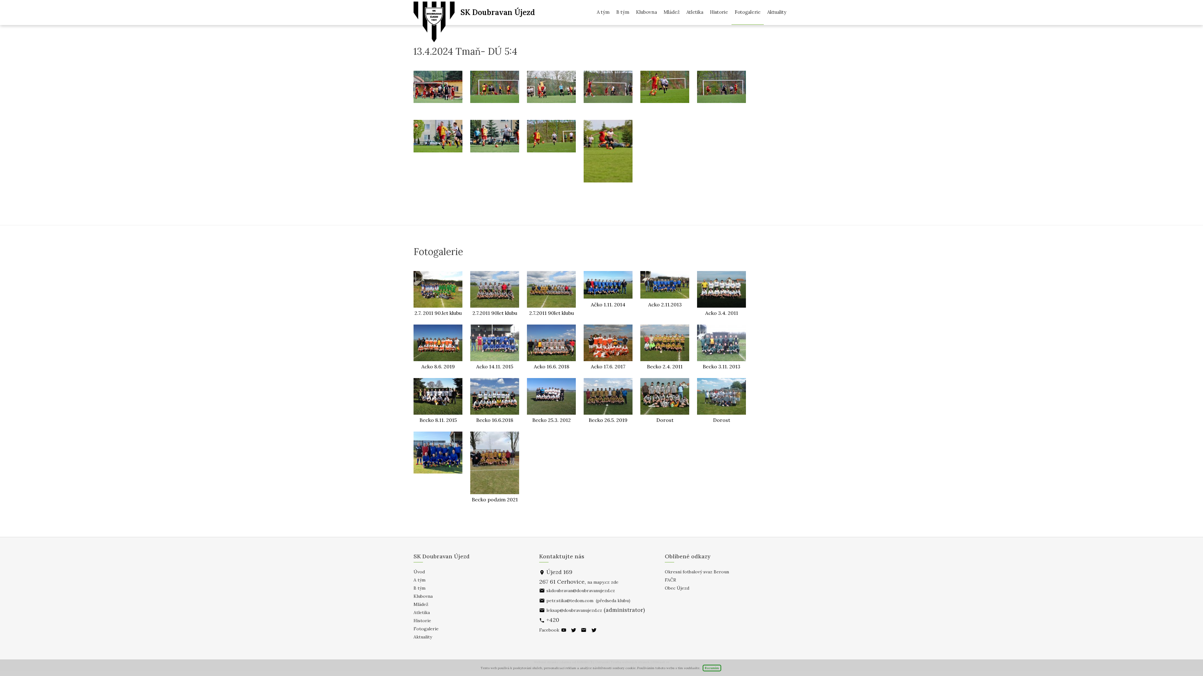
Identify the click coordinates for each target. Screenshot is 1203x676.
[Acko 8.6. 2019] (438, 343)
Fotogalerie (748, 12)
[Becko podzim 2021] (494, 463)
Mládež (672, 12)
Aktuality (776, 12)
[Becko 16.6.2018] (494, 396)
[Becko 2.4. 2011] (664, 343)
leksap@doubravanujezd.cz (574, 610)
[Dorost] (664, 396)
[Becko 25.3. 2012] (551, 396)
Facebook (549, 630)
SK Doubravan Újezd (498, 12)
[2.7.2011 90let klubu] (494, 289)
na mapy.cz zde (602, 582)
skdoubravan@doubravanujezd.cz (580, 590)
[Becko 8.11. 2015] (438, 396)
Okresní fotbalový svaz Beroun (697, 572)
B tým (622, 12)
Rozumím (712, 668)
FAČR (670, 580)
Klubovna (646, 12)
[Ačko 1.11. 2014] (608, 285)
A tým (603, 12)
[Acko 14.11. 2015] (494, 343)
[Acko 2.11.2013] (664, 285)
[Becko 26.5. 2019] (608, 396)
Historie (719, 12)
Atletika (694, 12)
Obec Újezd (677, 588)
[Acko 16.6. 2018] (551, 343)
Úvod (419, 572)
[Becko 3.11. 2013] (721, 343)
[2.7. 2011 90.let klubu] (438, 289)
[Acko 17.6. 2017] (608, 343)
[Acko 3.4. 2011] (721, 289)
